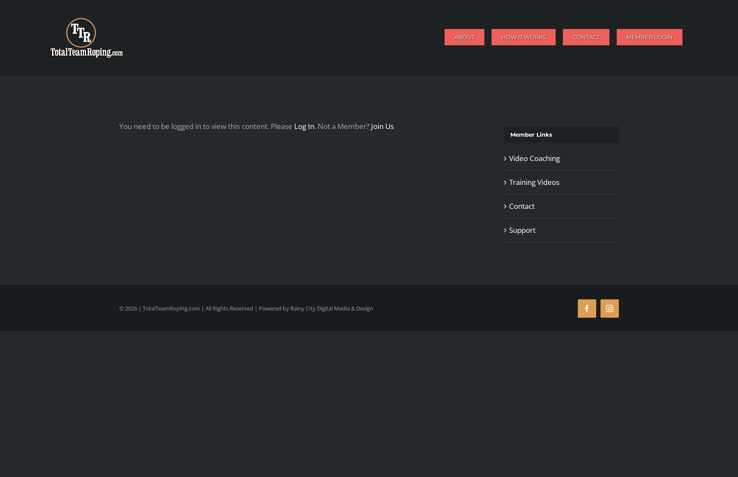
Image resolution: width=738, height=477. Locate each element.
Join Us (382, 126)
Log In (304, 126)
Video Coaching (534, 158)
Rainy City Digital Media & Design (331, 308)
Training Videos (534, 182)
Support (522, 230)
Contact (522, 206)
